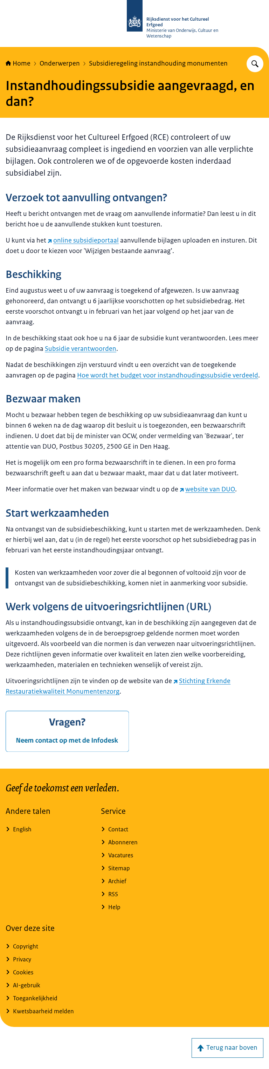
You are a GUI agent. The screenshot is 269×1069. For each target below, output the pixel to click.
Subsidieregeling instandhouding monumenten (158, 63)
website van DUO (210, 489)
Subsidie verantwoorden (80, 349)
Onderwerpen (60, 63)
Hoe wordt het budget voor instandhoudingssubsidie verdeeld (167, 375)
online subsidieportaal (86, 240)
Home (21, 63)
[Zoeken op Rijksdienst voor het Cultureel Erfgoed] (255, 63)
